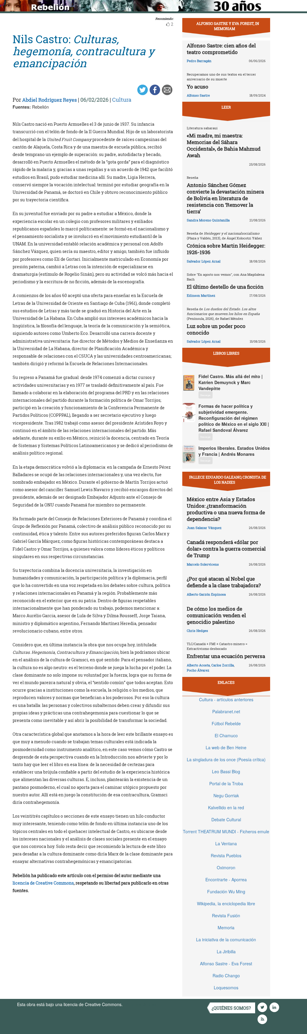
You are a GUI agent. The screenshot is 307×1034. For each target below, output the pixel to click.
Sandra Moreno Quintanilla (208, 220)
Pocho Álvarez (198, 670)
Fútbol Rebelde (226, 723)
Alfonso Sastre (198, 95)
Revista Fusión (226, 915)
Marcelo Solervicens (203, 564)
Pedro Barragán (199, 61)
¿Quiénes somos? (231, 1008)
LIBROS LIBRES (226, 353)
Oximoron (226, 867)
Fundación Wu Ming (226, 891)
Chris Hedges (197, 630)
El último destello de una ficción (225, 286)
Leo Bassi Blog (226, 771)
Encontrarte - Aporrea (226, 879)
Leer (226, 107)
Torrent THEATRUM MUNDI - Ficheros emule (226, 831)
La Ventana (226, 843)
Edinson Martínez (201, 295)
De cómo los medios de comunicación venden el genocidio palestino (216, 615)
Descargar (205, 395)
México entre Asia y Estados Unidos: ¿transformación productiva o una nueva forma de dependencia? (226, 509)
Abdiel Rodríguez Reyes (49, 100)
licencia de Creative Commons (43, 883)
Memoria (226, 927)
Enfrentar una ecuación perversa (226, 656)
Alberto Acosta (198, 665)
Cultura (121, 99)
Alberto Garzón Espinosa (206, 594)
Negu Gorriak (226, 795)
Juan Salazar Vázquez (204, 527)
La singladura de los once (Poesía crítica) (226, 759)
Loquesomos (226, 987)
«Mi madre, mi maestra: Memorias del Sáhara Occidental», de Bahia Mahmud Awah (224, 145)
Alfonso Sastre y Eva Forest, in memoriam (227, 26)
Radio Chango (226, 975)
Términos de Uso (140, 1004)
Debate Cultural (226, 819)
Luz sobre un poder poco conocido (216, 329)
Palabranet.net (226, 711)
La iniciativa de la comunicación (226, 939)
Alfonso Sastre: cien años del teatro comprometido (221, 49)
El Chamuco (226, 735)
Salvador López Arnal (203, 261)
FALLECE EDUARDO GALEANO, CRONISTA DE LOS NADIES (227, 480)
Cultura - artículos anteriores (226, 699)
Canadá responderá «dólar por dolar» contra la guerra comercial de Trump (226, 549)
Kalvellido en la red (226, 807)
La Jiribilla (226, 951)
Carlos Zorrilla (222, 665)
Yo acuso (197, 86)
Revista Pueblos (226, 855)
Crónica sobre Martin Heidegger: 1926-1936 (226, 249)
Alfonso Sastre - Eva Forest (226, 963)
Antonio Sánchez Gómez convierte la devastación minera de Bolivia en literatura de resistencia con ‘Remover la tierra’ (225, 198)
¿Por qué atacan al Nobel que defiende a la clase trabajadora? (224, 582)
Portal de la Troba (226, 783)
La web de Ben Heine (226, 747)
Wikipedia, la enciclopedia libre (226, 903)
